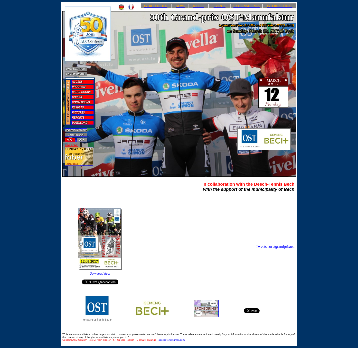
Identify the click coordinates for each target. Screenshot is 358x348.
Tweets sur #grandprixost (275, 246)
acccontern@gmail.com (172, 339)
